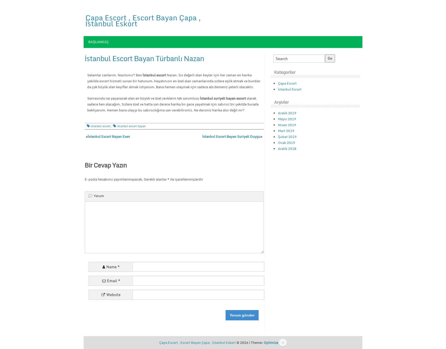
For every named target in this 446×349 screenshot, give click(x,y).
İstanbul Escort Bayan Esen (109, 136)
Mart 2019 (286, 131)
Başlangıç (98, 42)
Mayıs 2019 (287, 119)
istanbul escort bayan (131, 126)
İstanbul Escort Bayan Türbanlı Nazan (144, 58)
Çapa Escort (287, 83)
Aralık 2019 (287, 113)
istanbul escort (101, 126)
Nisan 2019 (287, 125)
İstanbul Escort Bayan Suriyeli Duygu (231, 136)
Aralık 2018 (287, 148)
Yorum (99, 196)
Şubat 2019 (287, 137)
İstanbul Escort (289, 89)
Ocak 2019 (286, 142)
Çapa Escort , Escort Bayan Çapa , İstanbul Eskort (143, 20)
